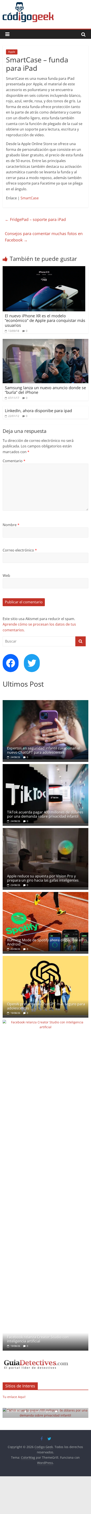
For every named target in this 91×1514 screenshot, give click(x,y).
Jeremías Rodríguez (40, 1411)
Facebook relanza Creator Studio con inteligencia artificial (38, 1339)
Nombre (11, 524)
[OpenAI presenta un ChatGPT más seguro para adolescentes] (45, 958)
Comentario (14, 460)
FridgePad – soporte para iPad (35, 219)
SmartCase (30, 198)
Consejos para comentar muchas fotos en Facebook (44, 237)
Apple (11, 52)
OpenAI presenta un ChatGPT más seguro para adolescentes (46, 1006)
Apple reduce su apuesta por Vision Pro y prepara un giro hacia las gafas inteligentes (43, 878)
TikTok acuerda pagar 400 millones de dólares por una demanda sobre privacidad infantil (45, 814)
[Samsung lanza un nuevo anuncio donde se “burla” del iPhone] (45, 341)
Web (6, 575)
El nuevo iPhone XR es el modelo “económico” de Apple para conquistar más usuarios (45, 320)
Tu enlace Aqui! (14, 1397)
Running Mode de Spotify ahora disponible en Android (45, 942)
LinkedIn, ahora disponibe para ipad (38, 410)
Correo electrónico (20, 550)
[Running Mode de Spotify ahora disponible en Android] (45, 894)
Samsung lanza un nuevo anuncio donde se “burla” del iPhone (45, 390)
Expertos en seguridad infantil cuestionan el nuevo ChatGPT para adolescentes (43, 750)
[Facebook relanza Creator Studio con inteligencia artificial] (45, 1022)
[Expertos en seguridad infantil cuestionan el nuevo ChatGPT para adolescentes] (45, 702)
